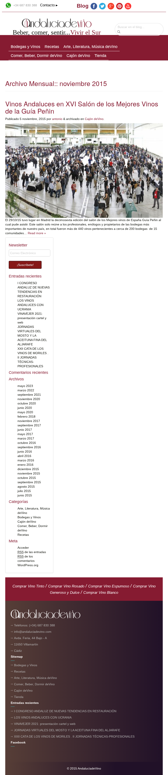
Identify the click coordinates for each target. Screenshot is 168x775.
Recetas (52, 46)
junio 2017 (25, 429)
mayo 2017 (25, 434)
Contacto (47, 5)
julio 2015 (24, 491)
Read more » (37, 233)
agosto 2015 (26, 486)
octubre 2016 (27, 443)
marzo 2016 (26, 460)
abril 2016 (24, 456)
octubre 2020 (27, 403)
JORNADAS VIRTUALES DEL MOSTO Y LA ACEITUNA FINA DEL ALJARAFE (32, 335)
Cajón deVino (78, 55)
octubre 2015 (27, 478)
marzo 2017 (26, 438)
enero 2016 (25, 464)
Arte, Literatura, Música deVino (90, 46)
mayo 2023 (25, 386)
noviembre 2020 (29, 399)
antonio (57, 119)
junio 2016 (25, 451)
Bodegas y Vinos (25, 46)
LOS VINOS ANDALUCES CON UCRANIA (31, 305)
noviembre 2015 (29, 473)
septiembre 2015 (29, 482)
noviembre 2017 (29, 421)
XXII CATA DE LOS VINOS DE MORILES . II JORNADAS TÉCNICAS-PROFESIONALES (33, 357)
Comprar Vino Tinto (28, 586)
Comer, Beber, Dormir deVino (36, 55)
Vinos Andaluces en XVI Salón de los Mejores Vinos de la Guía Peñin (81, 107)
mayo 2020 (25, 412)
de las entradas (32, 552)
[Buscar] (118, 32)
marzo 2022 (26, 390)
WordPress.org (28, 565)
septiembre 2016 (29, 447)
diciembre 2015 (28, 469)
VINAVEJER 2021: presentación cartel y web (32, 318)
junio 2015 (25, 495)
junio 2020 (25, 407)
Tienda (100, 55)
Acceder (23, 547)
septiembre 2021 (29, 394)
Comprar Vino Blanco (100, 592)
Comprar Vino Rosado (66, 586)
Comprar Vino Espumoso (108, 586)
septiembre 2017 (29, 425)
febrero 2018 (26, 416)
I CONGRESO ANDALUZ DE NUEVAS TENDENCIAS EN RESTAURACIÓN (65, 711)
